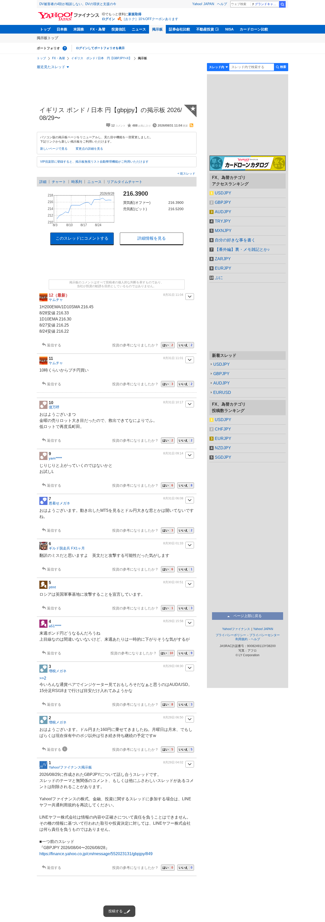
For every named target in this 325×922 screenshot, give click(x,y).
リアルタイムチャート (124, 181)
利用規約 (241, 639)
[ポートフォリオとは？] (65, 48)
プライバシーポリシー (231, 635)
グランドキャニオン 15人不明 (267, 4)
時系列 (76, 181)
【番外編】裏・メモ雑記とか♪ (242, 249)
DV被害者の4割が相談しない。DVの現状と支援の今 (77, 4)
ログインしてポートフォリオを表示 (100, 48)
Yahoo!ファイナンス (236, 629)
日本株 (62, 29)
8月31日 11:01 (173, 358)
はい (167, 345)
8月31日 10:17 (173, 402)
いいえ (185, 345)
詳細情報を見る (151, 238)
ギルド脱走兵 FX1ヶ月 (67, 548)
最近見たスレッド (51, 67)
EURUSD (222, 392)
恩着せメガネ (59, 503)
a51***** (55, 626)
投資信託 (118, 29)
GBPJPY (223, 202)
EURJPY (223, 268)
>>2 (42, 678)
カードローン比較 (254, 29)
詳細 (42, 181)
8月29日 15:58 (173, 621)
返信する (54, 345)
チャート (59, 181)
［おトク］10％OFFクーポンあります (150, 19)
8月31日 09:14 (173, 453)
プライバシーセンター (264, 635)
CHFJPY (223, 429)
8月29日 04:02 (173, 762)
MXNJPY (223, 230)
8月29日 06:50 (173, 717)
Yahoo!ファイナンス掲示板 (70, 767)
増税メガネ (58, 671)
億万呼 (54, 407)
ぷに (219, 277)
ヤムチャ (56, 299)
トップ (45, 29)
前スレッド (187, 173)
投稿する (115, 911)
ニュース (139, 29)
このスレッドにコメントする (82, 238)
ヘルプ (222, 4)
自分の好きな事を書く (235, 240)
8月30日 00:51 (173, 582)
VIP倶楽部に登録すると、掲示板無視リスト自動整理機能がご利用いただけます (94, 161)
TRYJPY (223, 221)
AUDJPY (223, 212)
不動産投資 (205, 29)
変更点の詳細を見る (89, 148)
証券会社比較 (179, 29)
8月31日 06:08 (173, 498)
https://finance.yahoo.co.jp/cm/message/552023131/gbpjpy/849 (96, 854)
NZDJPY (223, 448)
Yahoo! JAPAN (203, 4)
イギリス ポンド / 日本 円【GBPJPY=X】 (101, 58)
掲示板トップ (47, 38)
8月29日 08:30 (173, 666)
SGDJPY (223, 457)
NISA (229, 29)
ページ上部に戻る (247, 616)
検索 (282, 4)
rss (191, 125)
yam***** (55, 458)
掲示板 (157, 29)
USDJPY (223, 193)
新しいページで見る (54, 148)
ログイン (108, 19)
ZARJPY (223, 259)
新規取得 (134, 14)
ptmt (52, 587)
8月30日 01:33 (173, 543)
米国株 (78, 29)
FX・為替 (97, 29)
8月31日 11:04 (173, 295)
